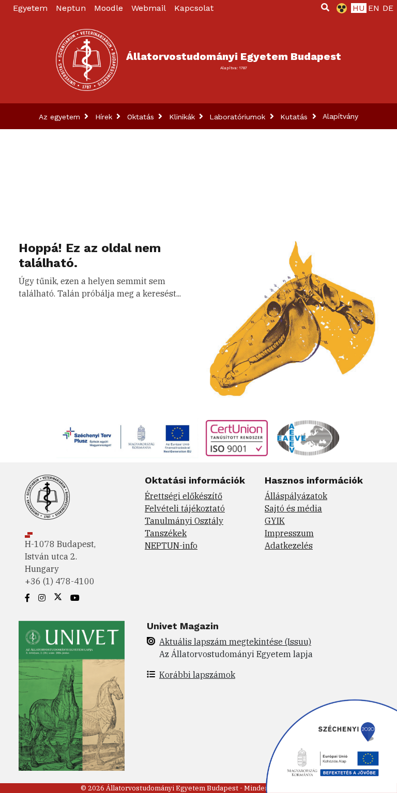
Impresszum (289, 533)
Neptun (71, 8)
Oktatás (142, 117)
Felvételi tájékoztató (185, 508)
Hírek (105, 117)
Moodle (108, 8)
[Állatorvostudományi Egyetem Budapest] (87, 60)
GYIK (275, 521)
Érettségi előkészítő (183, 496)
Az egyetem (61, 117)
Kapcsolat (193, 8)
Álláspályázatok (296, 496)
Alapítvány (340, 116)
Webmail (148, 8)
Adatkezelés (289, 545)
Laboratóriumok (238, 117)
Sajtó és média (293, 508)
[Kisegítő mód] (339, 8)
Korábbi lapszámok (197, 675)
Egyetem (30, 8)
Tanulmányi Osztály (184, 521)
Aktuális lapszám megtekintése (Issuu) (235, 641)
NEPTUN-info (171, 545)
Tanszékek (166, 533)
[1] (325, 7)
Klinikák (183, 117)
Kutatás (295, 117)
